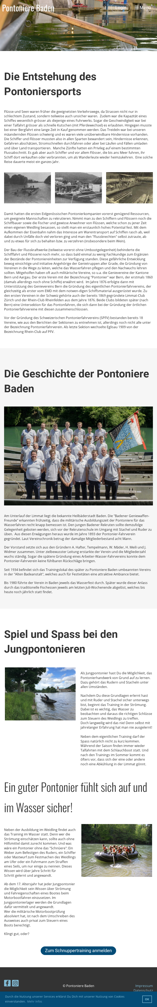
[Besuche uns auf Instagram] (15, 983)
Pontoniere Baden (28, 7)
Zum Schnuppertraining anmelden (78, 950)
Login (120, 7)
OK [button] (147, 999)
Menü (145, 7)
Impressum (144, 986)
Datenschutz (143, 990)
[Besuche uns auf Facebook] (7, 983)
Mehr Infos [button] (34, 1001)
